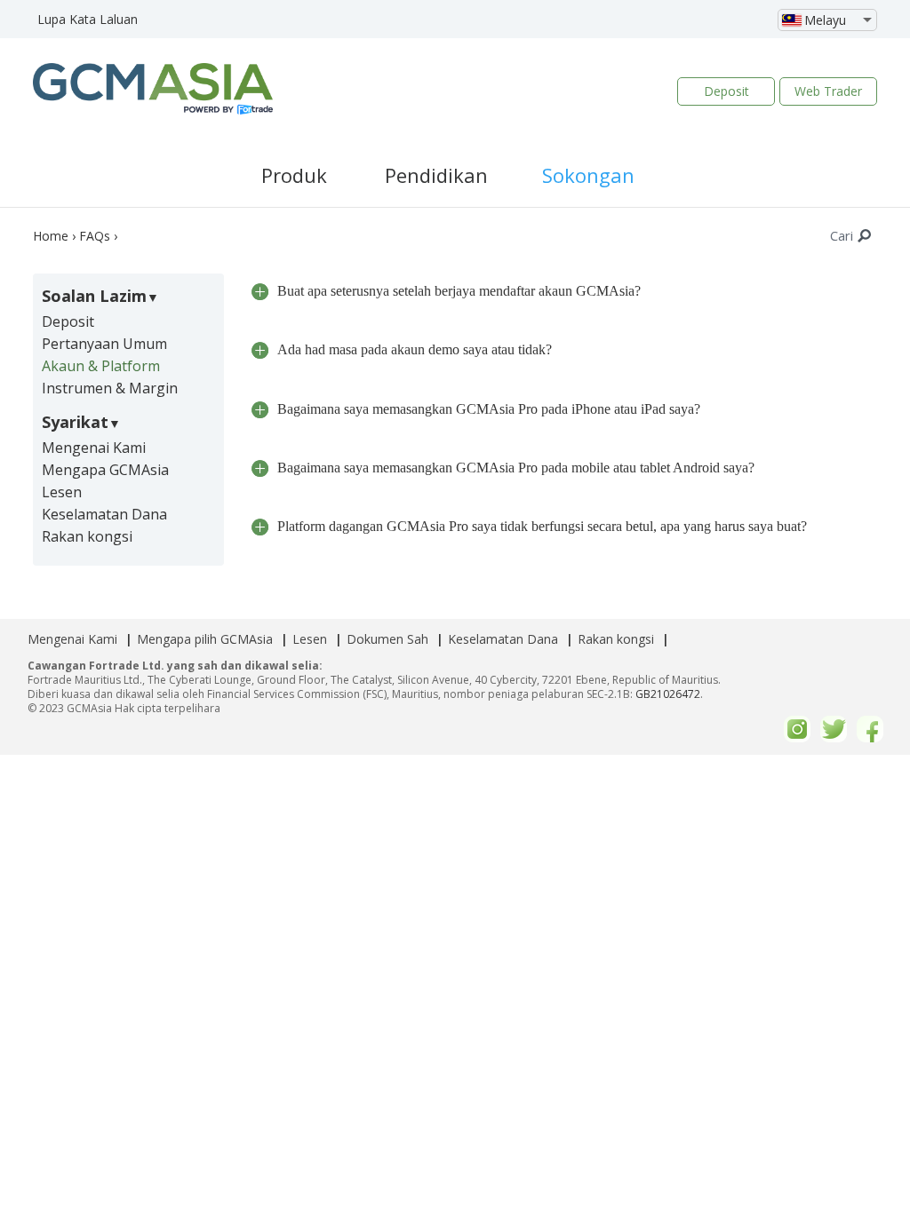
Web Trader (828, 91)
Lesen (62, 492)
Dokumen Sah (387, 638)
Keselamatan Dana (104, 514)
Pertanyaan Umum (104, 343)
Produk (294, 175)
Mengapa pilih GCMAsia (205, 638)
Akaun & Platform (101, 366)
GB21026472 (667, 694)
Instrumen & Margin (110, 388)
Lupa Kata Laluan (87, 19)
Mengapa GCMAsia (105, 470)
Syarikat (75, 421)
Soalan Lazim (94, 295)
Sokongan (588, 175)
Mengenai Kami (94, 447)
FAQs (94, 235)
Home (50, 235)
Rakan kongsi (87, 536)
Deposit (726, 91)
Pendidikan (436, 175)
